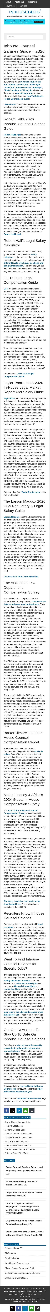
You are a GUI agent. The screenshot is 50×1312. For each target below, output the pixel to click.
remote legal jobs (12, 989)
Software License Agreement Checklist (22, 1273)
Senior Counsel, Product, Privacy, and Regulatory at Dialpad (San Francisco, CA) (24, 1170)
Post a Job (22, 6)
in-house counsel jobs (27, 983)
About (8, 2)
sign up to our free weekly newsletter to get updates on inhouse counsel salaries (23, 1048)
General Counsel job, (18, 85)
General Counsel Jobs (15, 1130)
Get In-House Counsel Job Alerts (20, 1149)
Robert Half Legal (12, 135)
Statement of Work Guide (16, 1278)
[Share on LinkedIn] (19, 1110)
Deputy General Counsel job (28, 87)
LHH (6, 289)
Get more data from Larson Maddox (21, 577)
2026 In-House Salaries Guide (19, 1138)
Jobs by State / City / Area (16, 1153)
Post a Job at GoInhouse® (17, 1142)
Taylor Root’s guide (31, 492)
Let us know (10, 104)
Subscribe (32, 2)
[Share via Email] (25, 1110)
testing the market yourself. (17, 980)
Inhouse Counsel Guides (29, 1098)
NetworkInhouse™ (13, 1248)
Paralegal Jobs (12, 1258)
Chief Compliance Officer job (18, 90)
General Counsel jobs (24, 986)
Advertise (10, 6)
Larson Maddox (11, 517)
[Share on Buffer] (31, 1110)
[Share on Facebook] (6, 1110)
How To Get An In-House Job (18, 1145)
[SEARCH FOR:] (25, 36)
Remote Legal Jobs (14, 1126)
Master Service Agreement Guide (20, 1268)
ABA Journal (10, 1253)
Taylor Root (9, 398)
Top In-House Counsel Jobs (17, 1122)
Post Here (19, 2)
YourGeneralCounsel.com (17, 1263)
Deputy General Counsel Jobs (18, 1134)
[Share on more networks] (37, 1308)
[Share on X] (12, 1110)
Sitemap (34, 1302)
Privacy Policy (26, 1291)
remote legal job (24, 93)
